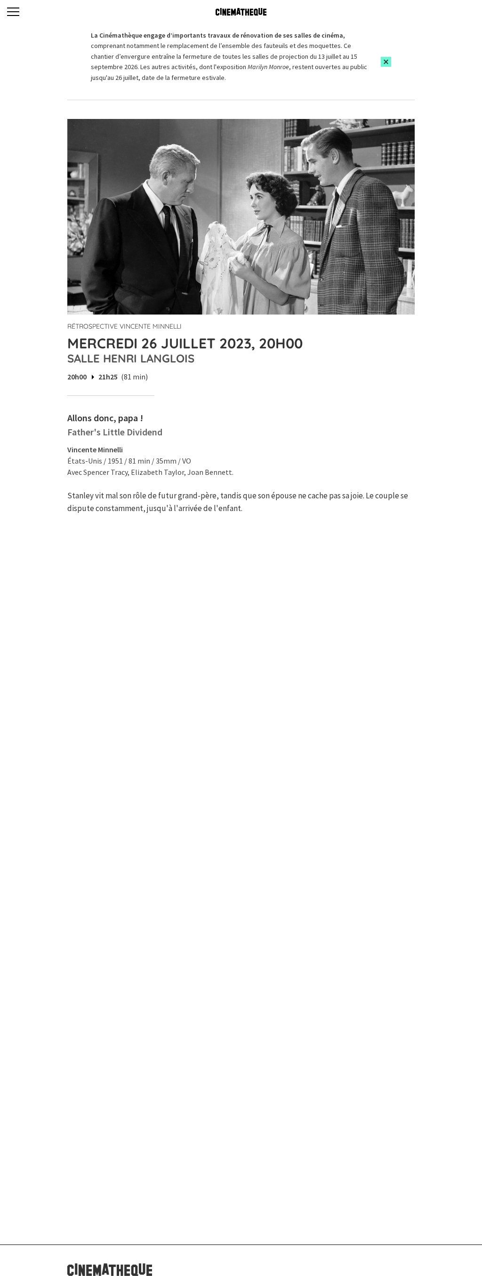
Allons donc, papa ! (105, 418)
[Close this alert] (386, 62)
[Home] (241, 11)
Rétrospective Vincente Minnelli (124, 326)
